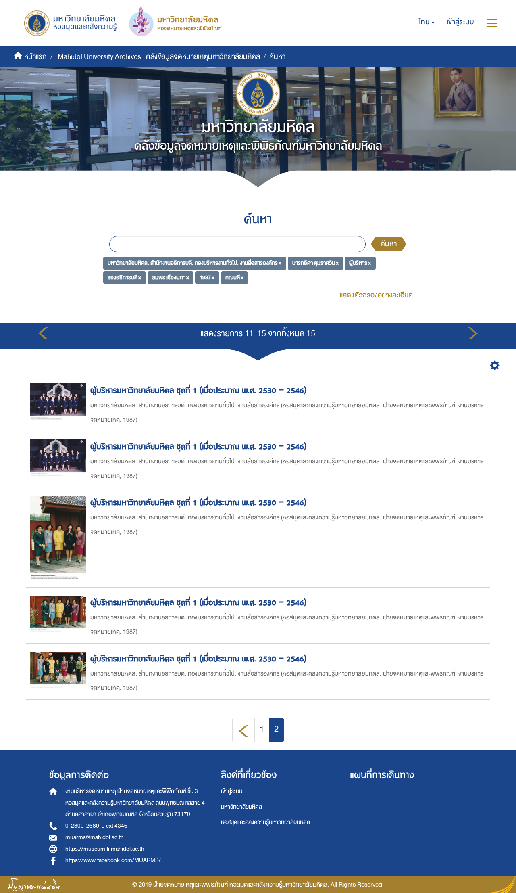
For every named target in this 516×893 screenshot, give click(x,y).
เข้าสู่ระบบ (231, 791)
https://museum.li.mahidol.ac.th (104, 849)
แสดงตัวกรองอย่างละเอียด (376, 295)
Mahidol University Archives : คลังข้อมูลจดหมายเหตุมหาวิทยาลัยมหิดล (159, 56)
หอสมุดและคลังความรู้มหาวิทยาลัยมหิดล (265, 822)
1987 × (207, 277)
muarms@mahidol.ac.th (94, 837)
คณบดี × (234, 277)
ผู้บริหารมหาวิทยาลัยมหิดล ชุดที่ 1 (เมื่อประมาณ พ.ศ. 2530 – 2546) (198, 390)
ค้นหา (389, 244)
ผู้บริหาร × (360, 263)
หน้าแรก (35, 56)
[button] (427, 22)
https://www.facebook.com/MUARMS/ (113, 860)
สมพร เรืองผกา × (170, 277)
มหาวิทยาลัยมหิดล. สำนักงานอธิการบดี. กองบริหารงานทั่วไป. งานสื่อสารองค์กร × (194, 263)
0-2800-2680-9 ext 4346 (96, 826)
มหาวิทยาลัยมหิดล (241, 807)
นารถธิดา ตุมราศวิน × (315, 263)
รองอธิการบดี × (124, 277)
